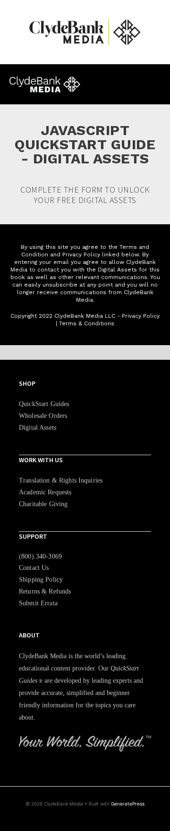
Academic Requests (45, 492)
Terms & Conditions (86, 323)
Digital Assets (37, 427)
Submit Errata (38, 603)
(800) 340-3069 (40, 556)
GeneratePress (127, 803)
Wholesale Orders (43, 415)
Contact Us (34, 567)
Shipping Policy (41, 579)
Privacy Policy (141, 316)
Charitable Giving (43, 504)
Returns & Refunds (45, 591)
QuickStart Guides (44, 403)
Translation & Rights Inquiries (60, 480)
